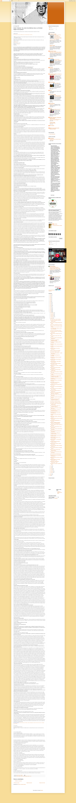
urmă (34, 722)
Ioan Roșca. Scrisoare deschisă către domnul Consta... (55, 435)
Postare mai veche (42, 782)
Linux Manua (52, 138)
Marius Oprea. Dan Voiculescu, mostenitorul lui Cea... (55, 382)
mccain (39, 722)
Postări (51, 27)
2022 (50, 297)
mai (51, 467)
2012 (50, 309)
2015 (50, 305)
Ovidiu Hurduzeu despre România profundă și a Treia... (55, 364)
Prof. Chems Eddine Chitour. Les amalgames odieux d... (55, 406)
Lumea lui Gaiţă (52, 82)
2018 (50, 301)
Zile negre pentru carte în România (55, 319)
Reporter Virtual (52, 45)
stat (40, 722)
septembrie (52, 316)
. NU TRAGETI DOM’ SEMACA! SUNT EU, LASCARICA (56, 328)
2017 (50, 302)
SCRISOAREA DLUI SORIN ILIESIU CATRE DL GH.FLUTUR (55, 376)
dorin (14, 723)
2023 (50, 296)
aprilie (51, 468)
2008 (50, 475)
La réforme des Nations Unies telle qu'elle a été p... (55, 321)
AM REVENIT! (52, 104)
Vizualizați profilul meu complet (57, 225)
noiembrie (52, 314)
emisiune (26, 722)
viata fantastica (52, 103)
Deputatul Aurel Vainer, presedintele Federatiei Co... (55, 455)
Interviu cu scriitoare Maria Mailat (59, 492)
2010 (50, 311)
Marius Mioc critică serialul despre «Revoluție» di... (55, 412)
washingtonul (31, 722)
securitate (43, 722)
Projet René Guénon (53, 51)
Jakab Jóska (51, 68)
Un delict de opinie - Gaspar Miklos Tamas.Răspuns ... (55, 361)
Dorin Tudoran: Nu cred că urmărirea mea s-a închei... (55, 389)
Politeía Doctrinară (53, 94)
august (51, 318)
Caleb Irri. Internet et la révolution (55, 350)
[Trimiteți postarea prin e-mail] (24, 775)
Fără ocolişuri (52, 125)
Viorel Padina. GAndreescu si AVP (55, 402)
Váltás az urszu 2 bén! (57, 109)
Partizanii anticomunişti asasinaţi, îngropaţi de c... (55, 368)
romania (16, 723)
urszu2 (51, 108)
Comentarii (51, 29)
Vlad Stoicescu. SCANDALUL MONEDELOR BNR (54, 340)
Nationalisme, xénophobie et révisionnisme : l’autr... (54, 462)
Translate (56, 498)
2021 (50, 298)
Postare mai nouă (16, 782)
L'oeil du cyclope (52, 122)
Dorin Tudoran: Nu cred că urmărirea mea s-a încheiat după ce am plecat (23, 34)
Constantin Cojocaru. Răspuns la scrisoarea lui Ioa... (55, 433)
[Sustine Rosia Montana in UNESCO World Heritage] (53, 207)
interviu (20, 722)
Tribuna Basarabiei (52, 134)
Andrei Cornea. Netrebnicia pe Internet (56, 324)
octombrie (52, 315)
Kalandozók (51, 58)
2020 (50, 300)
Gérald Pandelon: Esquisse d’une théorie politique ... (55, 437)
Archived (51, 46)
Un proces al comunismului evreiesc (55, 330)
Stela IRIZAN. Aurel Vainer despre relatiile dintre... (55, 370)
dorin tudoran (23, 722)
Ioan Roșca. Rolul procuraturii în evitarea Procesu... (55, 442)
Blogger (42, 790)
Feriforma (51, 67)
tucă (35, 722)
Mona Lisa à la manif (52, 123)
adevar (28, 722)
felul (37, 722)
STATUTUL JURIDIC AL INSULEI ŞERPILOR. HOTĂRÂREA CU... (55, 423)
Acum (51, 90)
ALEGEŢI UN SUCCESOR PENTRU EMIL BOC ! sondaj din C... (55, 393)
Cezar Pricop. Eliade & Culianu (55, 351)
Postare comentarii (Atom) (22, 784)
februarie (51, 471)
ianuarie (51, 472)
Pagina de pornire (29, 782)
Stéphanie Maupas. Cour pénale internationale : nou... (55, 460)
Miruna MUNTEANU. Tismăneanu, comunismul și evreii (55, 410)
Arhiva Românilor (52, 266)
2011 (50, 310)
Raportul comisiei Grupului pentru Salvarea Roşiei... (55, 450)
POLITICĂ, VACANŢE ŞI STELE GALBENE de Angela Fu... (55, 399)
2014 (50, 306)
